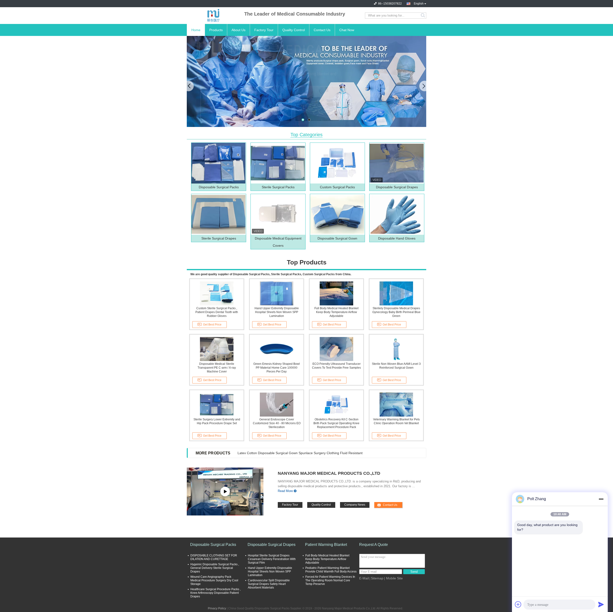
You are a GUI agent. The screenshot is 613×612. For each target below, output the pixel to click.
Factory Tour (263, 30)
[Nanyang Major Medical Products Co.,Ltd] (213, 15)
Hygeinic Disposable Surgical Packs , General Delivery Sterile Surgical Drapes (214, 568)
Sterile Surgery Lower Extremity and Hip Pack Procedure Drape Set (216, 421)
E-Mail (364, 578)
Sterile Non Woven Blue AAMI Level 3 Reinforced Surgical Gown (396, 365)
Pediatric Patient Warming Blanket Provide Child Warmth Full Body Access (331, 569)
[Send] (601, 604)
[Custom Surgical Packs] (337, 163)
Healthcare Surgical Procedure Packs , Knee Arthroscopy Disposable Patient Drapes (215, 593)
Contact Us (322, 30)
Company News (354, 504)
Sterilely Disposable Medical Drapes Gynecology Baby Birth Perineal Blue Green (396, 312)
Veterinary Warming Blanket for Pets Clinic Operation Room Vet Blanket (396, 421)
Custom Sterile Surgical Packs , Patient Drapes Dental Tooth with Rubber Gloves (216, 312)
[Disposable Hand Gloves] (396, 214)
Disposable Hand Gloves (396, 238)
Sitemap (377, 578)
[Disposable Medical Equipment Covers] (278, 214)
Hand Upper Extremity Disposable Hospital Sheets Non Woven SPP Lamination (277, 312)
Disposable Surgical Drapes (397, 187)
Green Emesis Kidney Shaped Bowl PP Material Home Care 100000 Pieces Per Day (276, 367)
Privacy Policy (217, 608)
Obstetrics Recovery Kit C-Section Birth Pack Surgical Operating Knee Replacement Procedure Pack (336, 423)
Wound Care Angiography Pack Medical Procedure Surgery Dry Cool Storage (214, 580)
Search (423, 15)
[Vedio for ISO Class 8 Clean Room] (225, 491)
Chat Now (346, 30)
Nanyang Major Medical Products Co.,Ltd (329, 473)
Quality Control (293, 30)
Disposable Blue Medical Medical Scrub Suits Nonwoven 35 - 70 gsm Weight (295, 453)
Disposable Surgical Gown (337, 238)
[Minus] (601, 499)
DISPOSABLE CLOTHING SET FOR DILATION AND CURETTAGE (213, 557)
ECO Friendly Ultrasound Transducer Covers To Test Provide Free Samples (336, 365)
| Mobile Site (393, 578)
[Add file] (518, 604)
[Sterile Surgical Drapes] (218, 214)
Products (216, 30)
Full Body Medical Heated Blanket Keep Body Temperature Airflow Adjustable (336, 312)
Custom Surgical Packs (337, 187)
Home (195, 30)
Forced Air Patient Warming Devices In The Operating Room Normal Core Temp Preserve (330, 580)
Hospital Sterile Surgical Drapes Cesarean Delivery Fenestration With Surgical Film (272, 559)
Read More (285, 491)
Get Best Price (212, 324)
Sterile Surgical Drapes (218, 238)
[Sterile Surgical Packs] (278, 163)
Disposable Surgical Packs (219, 187)
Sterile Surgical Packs (278, 187)
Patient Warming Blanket (326, 545)
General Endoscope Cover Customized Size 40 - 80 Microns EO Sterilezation (277, 423)
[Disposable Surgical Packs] (218, 163)
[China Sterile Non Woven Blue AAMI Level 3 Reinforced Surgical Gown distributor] (396, 349)
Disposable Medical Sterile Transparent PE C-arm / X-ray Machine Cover (217, 367)
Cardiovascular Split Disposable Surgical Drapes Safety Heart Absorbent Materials (269, 584)
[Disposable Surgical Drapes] (396, 163)
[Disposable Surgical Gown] (337, 214)
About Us (238, 30)
